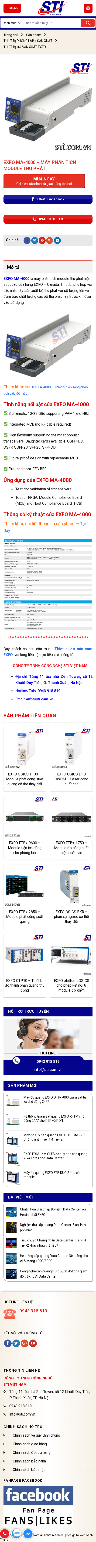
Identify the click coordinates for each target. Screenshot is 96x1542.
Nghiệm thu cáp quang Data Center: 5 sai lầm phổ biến (53, 1227)
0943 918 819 (48, 1061)
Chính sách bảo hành (29, 1461)
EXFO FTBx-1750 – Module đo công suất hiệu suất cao (71, 848)
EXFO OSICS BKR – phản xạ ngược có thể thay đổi (71, 917)
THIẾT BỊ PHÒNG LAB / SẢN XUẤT (27, 41)
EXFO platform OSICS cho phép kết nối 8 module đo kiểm (71, 985)
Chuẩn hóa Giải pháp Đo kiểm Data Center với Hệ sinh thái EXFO (53, 1211)
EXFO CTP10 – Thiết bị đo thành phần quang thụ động (25, 985)
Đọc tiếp (16, 762)
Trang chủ (10, 35)
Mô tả (13, 267)
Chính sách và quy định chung (36, 1435)
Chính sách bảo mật (29, 1469)
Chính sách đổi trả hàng (32, 1452)
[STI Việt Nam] (52, 8)
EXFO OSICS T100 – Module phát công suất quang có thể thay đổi (24, 779)
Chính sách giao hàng (30, 1444)
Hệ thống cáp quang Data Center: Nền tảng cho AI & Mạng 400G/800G (54, 1258)
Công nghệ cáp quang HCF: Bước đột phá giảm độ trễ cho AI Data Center (53, 1273)
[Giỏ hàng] (88, 8)
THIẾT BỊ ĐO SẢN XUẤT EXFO (24, 47)
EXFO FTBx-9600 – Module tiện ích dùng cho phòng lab (24, 848)
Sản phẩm (33, 35)
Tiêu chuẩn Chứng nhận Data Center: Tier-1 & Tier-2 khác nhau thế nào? (53, 1242)
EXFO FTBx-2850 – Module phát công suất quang (24, 917)
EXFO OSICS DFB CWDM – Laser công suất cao (71, 779)
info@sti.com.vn (48, 1069)
